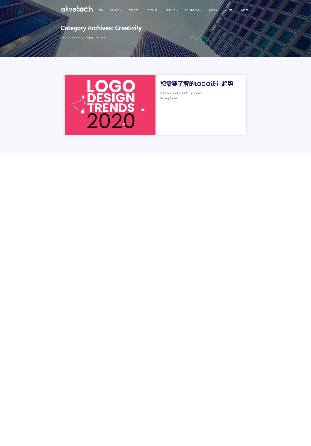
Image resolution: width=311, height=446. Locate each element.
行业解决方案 (192, 9)
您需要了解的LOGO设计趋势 (196, 84)
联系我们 (245, 9)
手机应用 (133, 9)
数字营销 (152, 9)
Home (64, 37)
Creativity (197, 93)
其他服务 (171, 9)
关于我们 (229, 9)
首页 (100, 9)
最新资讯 (213, 9)
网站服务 (114, 9)
